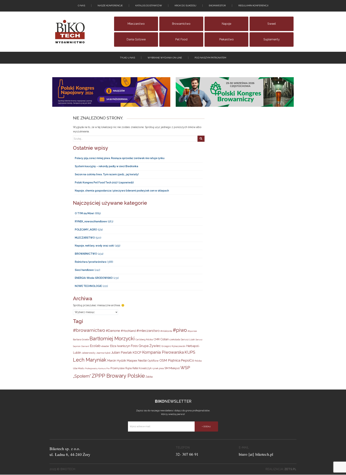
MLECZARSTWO (85, 237)
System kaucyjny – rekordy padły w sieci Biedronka (106, 166)
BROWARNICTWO (86, 253)
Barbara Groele (81, 339)
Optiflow (153, 360)
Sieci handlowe (84, 270)
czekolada (174, 339)
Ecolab (95, 346)
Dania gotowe (136, 39)
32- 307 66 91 (187, 454)
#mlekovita (166, 331)
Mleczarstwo (136, 23)
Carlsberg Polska (144, 339)
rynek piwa (158, 368)
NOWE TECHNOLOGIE (88, 286)
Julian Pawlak (121, 352)
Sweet (271, 23)
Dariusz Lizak (188, 339)
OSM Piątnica (169, 360)
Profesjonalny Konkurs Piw (97, 368)
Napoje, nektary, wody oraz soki (94, 245)
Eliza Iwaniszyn (120, 346)
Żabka (149, 376)
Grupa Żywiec (150, 346)
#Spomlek (192, 331)
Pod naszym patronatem (210, 57)
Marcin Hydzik (116, 360)
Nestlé (142, 360)
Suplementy (271, 39)
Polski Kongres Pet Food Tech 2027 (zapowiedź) (104, 182)
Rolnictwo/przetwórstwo (90, 261)
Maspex (132, 360)
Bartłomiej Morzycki (112, 338)
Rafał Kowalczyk (142, 368)
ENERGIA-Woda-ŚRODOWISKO (94, 277)
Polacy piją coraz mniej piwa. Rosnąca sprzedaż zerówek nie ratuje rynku (120, 158)
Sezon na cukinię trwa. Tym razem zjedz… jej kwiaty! (107, 174)
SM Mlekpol (172, 368)
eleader (105, 346)
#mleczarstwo (148, 331)
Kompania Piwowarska (163, 352)
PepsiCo (187, 360)
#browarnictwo (89, 330)
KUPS (190, 352)
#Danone (113, 331)
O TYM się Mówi (84, 213)
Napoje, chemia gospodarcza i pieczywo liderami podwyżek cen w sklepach (122, 190)
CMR (157, 339)
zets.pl (290, 469)
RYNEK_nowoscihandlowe (91, 221)
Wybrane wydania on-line (165, 57)
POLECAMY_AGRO (86, 229)
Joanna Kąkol (103, 352)
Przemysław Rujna (121, 368)
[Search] (201, 139)
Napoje (226, 23)
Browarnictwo (181, 23)
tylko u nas (127, 57)
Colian (164, 339)
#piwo (180, 330)
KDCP (137, 352)
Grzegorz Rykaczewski (173, 346)
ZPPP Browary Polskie (118, 376)
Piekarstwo (226, 39)
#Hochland (128, 331)
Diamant (85, 346)
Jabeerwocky (89, 352)
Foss (134, 346)
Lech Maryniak (90, 360)
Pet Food (181, 39)
